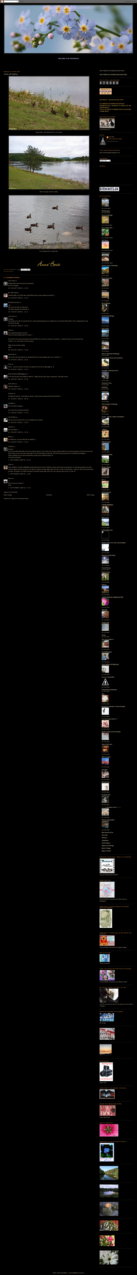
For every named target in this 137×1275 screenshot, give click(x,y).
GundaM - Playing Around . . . (111, 370)
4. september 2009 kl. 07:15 (19, 488)
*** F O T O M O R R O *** (109, 719)
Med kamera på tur (107, 832)
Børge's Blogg (106, 467)
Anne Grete (11, 383)
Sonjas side (105, 622)
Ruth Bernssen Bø (13, 302)
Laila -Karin (11, 280)
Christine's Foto (107, 383)
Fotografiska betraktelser (109, 689)
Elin (103, 694)
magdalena (105, 840)
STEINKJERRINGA (107, 505)
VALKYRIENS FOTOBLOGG (110, 664)
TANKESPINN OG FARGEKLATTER (112, 597)
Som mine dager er (108, 639)
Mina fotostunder (107, 278)
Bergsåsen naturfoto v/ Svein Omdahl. (113, 706)
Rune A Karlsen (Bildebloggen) (17, 374)
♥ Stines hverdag (107, 454)
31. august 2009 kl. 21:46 (18, 432)
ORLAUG (104, 610)
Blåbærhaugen (106, 442)
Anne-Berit (112, 136)
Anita (9, 464)
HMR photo (105, 341)
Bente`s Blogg (106, 848)
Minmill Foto (106, 782)
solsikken (105, 198)
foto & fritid (105, 328)
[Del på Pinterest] (29, 270)
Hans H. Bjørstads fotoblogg (110, 353)
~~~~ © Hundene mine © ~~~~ (111, 807)
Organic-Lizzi (106, 253)
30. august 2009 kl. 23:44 (18, 379)
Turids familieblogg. (108, 316)
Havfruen (104, 837)
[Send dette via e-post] (22, 270)
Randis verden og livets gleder (111, 731)
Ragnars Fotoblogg (108, 845)
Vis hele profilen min (112, 141)
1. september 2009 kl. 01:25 (19, 460)
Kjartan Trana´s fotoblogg (109, 265)
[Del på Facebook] (27, 270)
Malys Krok (105, 517)
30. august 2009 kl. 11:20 (18, 288)
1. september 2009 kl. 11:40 (19, 474)
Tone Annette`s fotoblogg (109, 404)
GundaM (10, 403)
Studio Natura (106, 843)
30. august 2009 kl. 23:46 (18, 389)
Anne (9, 364)
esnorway (105, 769)
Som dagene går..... (108, 227)
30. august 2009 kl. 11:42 (18, 298)
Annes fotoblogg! (107, 215)
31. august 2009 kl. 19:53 (18, 422)
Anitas (104, 635)
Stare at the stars (107, 744)
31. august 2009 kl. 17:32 (18, 412)
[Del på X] (25, 270)
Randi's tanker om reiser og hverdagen (114, 542)
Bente (10, 478)
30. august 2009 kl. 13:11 (18, 312)
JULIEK (10, 427)
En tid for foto (106, 794)
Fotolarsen (105, 391)
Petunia (104, 584)
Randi (10, 330)
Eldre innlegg (90, 495)
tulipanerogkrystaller (108, 820)
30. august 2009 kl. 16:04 (18, 325)
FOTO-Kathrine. (106, 492)
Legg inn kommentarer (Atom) (19, 498)
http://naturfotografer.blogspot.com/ (110, 152)
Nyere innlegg (8, 495)
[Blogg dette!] (24, 270)
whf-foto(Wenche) (107, 530)
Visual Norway (106, 568)
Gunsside (105, 835)
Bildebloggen (106, 211)
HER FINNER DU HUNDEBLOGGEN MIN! (112, 70)
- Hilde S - (105, 429)
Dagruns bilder (106, 851)
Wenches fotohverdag (108, 555)
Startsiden (49, 495)
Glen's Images (106, 757)
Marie (9, 436)
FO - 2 (103, 479)
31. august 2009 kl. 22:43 (18, 442)
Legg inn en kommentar (10, 492)
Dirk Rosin (105, 240)
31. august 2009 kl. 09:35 (18, 399)
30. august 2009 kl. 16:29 (18, 350)
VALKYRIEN (12, 417)
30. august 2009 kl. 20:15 (18, 359)
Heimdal (104, 290)
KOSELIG (105, 387)
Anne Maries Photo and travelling (112, 358)
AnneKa (10, 446)
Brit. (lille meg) (12, 292)
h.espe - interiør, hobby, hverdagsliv (113, 416)
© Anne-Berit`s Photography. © (68, 8)
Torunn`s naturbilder (108, 677)
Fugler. (11, 271)
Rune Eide (11, 354)
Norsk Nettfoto (106, 303)
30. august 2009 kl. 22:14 (18, 369)
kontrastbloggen (107, 652)
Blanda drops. (106, 572)
